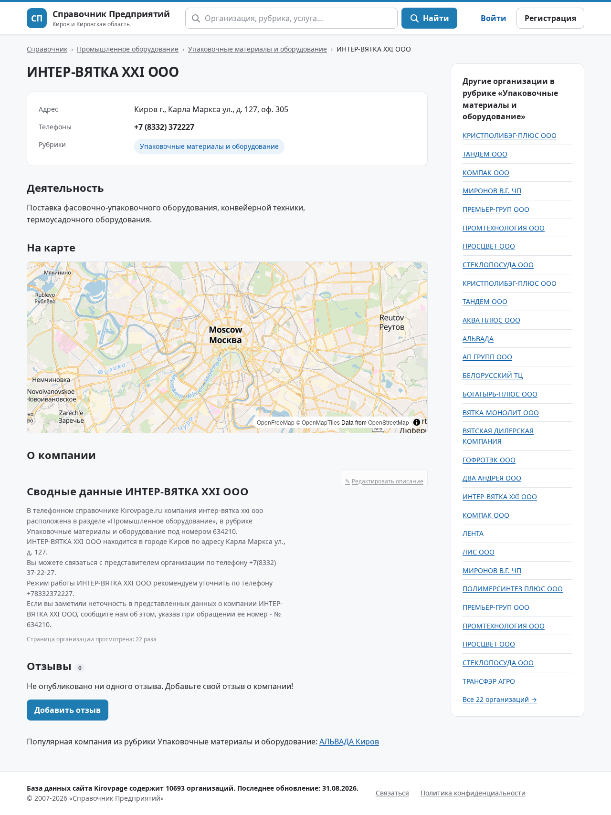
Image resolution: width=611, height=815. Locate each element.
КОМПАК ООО (486, 172)
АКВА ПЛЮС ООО (491, 319)
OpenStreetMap (388, 422)
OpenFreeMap (276, 422)
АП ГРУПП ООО (487, 356)
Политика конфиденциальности (473, 792)
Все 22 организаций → (500, 699)
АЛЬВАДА (478, 338)
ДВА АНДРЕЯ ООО (492, 477)
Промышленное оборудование (128, 48)
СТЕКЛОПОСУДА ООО (498, 264)
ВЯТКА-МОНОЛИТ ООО (501, 412)
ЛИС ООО (479, 551)
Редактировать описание (384, 481)
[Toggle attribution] (416, 422)
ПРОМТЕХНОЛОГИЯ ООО (504, 227)
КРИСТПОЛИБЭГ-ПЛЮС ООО (510, 135)
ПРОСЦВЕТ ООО (489, 246)
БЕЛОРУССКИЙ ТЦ (493, 375)
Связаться (392, 792)
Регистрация (550, 18)
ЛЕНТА (473, 533)
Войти (493, 18)
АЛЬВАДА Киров (349, 741)
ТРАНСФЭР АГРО (489, 681)
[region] (227, 347)
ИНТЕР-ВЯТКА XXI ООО (500, 496)
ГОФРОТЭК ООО (489, 459)
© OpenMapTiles (318, 422)
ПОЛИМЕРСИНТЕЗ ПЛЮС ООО (513, 588)
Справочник (47, 48)
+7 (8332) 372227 (164, 127)
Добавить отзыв (67, 710)
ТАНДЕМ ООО (485, 153)
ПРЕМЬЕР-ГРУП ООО (496, 209)
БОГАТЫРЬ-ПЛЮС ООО (500, 393)
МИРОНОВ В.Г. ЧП (492, 190)
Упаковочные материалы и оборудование (257, 48)
